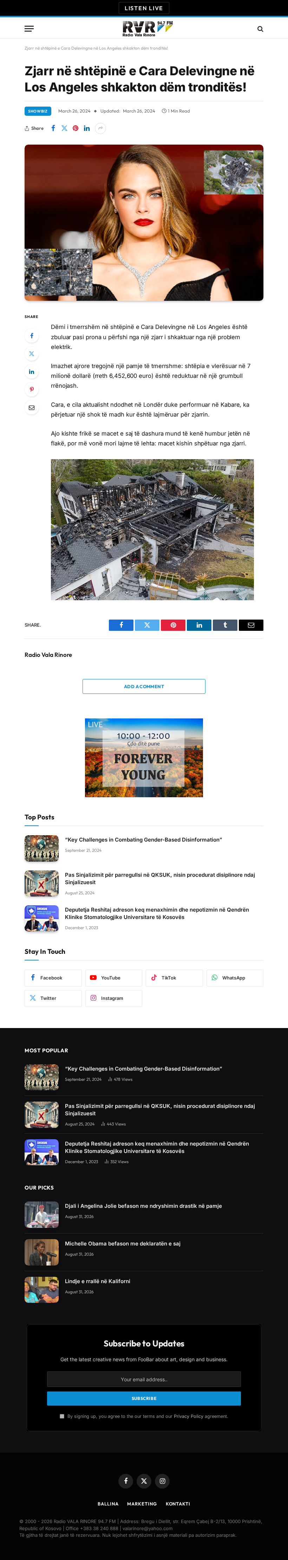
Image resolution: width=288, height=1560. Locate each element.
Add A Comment (144, 686)
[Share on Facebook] (53, 128)
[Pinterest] (32, 389)
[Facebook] (32, 336)
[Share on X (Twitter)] (64, 128)
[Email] (32, 407)
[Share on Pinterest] (75, 128)
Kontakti (178, 1504)
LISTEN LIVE (144, 8)
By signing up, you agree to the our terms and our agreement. (147, 1416)
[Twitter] (32, 354)
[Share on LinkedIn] (86, 128)
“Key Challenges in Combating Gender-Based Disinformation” (143, 839)
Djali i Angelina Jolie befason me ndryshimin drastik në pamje (143, 1206)
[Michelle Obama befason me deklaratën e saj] (42, 1252)
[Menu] (29, 29)
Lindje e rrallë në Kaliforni (97, 1281)
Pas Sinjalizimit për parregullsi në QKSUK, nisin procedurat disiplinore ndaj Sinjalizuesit (160, 878)
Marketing (142, 1504)
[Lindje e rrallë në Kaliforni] (42, 1290)
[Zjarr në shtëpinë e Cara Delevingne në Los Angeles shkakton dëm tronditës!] (144, 223)
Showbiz (38, 111)
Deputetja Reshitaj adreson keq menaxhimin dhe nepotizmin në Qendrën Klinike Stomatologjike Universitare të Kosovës (157, 913)
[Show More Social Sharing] (100, 128)
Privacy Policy (188, 1416)
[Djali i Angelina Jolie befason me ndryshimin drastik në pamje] (42, 1214)
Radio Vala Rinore (48, 654)
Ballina (108, 1504)
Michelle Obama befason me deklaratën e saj (123, 1243)
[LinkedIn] (32, 371)
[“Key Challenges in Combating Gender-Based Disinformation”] (42, 848)
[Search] (259, 29)
